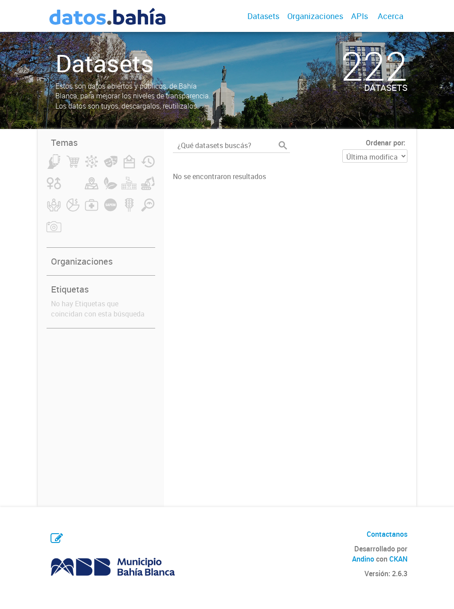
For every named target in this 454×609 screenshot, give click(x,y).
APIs (359, 16)
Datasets (263, 16)
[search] (283, 145)
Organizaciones (315, 16)
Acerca (390, 16)
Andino (363, 559)
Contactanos (387, 534)
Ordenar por (384, 142)
